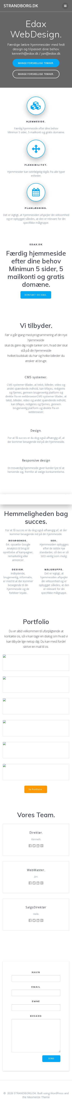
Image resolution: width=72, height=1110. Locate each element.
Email (35, 986)
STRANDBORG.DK (21, 6)
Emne (36, 1001)
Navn (36, 972)
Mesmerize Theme (38, 1097)
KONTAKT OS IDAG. (36, 295)
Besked (36, 1016)
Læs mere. (36, 657)
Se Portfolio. (36, 789)
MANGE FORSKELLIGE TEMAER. (36, 63)
